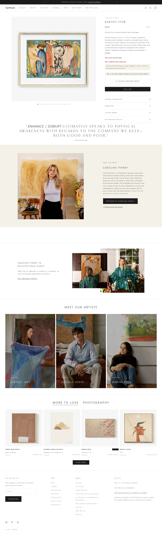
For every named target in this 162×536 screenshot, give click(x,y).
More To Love (66, 402)
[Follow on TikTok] (18, 522)
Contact (54, 486)
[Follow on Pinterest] (12, 522)
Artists (33, 8)
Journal (56, 8)
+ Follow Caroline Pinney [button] (113, 207)
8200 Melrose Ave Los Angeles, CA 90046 (130, 493)
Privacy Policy (56, 497)
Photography (96, 402)
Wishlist (79, 514)
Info (66, 8)
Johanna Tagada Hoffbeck (53, 449)
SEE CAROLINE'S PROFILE (27, 279)
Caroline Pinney (112, 18)
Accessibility (56, 505)
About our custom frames (113, 57)
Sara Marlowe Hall (92, 2)
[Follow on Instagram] (6, 522)
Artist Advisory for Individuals (87, 494)
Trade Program (81, 490)
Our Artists (80, 486)
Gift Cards (76, 8)
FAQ (52, 483)
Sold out (128, 89)
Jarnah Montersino (12, 449)
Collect (22, 8)
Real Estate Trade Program (86, 504)
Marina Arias (86, 449)
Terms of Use (56, 501)
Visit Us (79, 507)
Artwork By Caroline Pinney (120, 201)
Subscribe (13, 499)
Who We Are (80, 511)
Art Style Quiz (92, 8)
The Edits (44, 8)
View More (81, 462)
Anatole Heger (125, 449)
